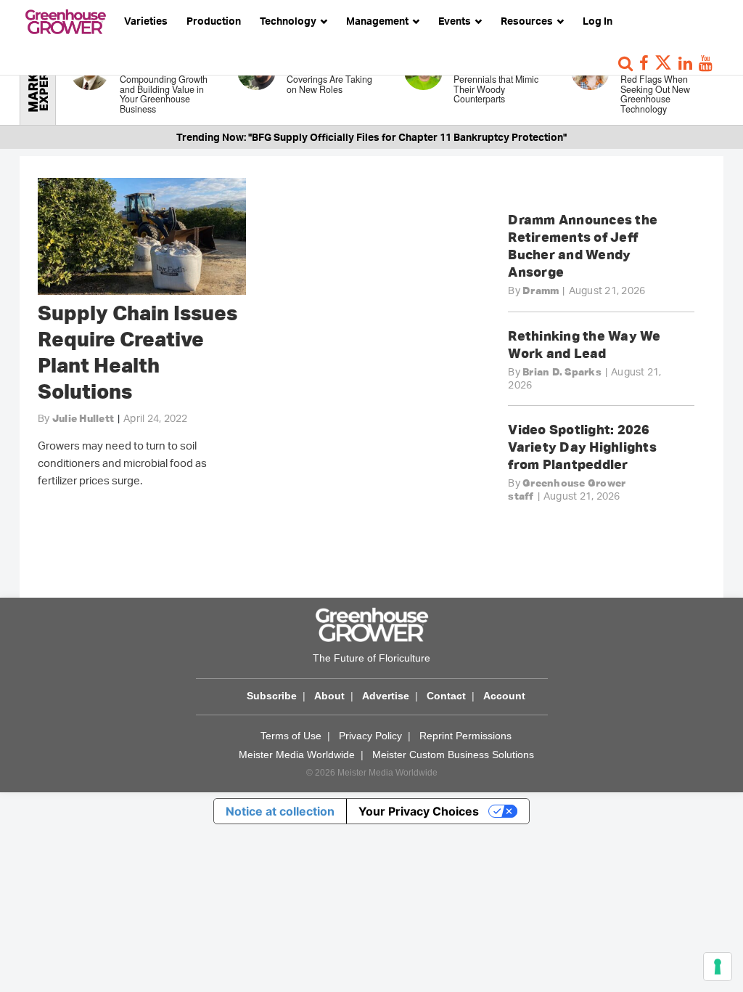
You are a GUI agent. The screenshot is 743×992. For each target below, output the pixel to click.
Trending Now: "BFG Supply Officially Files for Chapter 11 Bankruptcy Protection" (371, 137)
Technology (289, 21)
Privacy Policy (370, 735)
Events (455, 21)
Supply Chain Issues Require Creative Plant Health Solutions (137, 352)
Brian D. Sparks (562, 371)
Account (504, 696)
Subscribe (272, 696)
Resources (528, 21)
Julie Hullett (83, 418)
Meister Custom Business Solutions (453, 754)
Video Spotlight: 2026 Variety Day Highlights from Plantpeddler (582, 446)
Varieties (146, 21)
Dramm (540, 290)
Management (378, 21)
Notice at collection (280, 811)
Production (213, 21)
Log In (597, 21)
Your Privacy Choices (418, 811)
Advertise (385, 696)
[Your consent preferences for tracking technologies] (717, 966)
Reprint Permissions (465, 735)
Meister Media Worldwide (297, 754)
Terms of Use (290, 735)
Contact (446, 696)
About (329, 696)
